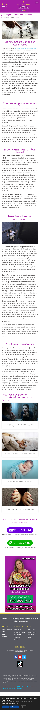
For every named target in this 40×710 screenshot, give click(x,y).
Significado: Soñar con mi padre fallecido (20, 454)
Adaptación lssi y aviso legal (10, 686)
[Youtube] (20, 657)
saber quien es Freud (22, 348)
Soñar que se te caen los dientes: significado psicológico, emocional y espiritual (20, 425)
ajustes (16, 703)
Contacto (14, 688)
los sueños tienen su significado (25, 48)
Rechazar (14, 707)
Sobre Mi (19, 688)
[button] (37, 2)
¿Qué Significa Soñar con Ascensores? (20, 509)
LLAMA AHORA (23, 5)
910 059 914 (23, 7)
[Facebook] (16, 657)
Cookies (9, 688)
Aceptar (6, 707)
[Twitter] (24, 657)
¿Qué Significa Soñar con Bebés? (20, 481)
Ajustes (23, 707)
